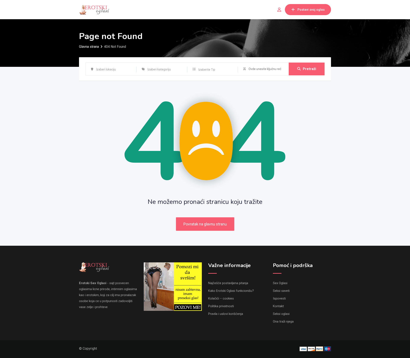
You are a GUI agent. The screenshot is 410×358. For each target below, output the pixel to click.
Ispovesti (279, 298)
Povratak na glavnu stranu (205, 224)
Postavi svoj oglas (311, 10)
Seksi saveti (281, 291)
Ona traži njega (283, 321)
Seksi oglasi (281, 314)
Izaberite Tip (206, 69)
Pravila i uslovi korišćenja (225, 314)
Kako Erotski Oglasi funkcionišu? (231, 291)
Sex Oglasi (280, 283)
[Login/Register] (279, 9)
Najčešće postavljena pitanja (228, 283)
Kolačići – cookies (221, 298)
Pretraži (309, 69)
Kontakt (278, 306)
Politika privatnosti (221, 306)
